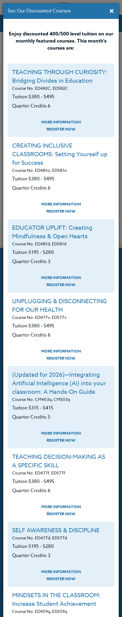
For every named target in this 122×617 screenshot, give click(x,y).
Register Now (61, 129)
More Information (61, 122)
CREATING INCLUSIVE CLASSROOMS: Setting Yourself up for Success (59, 154)
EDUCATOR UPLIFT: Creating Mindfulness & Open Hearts (52, 232)
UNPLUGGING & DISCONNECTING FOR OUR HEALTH (59, 305)
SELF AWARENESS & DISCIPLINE (55, 530)
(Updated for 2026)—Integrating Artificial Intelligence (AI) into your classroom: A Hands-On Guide (59, 383)
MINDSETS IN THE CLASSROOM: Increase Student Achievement (56, 599)
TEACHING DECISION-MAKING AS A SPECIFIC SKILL (58, 461)
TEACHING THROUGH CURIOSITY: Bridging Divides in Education (59, 76)
